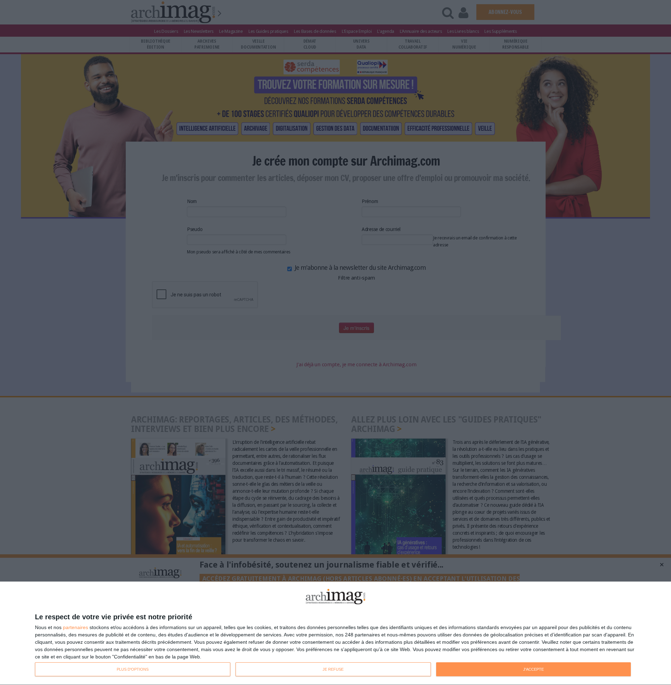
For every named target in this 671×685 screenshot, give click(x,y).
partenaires (75, 627)
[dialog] (335, 633)
